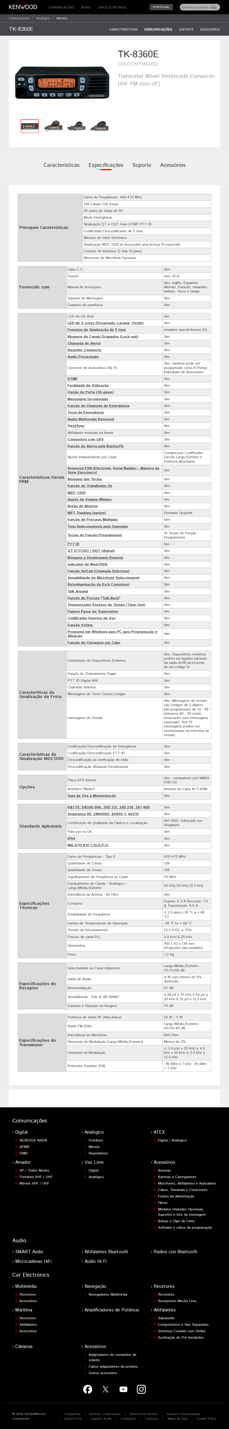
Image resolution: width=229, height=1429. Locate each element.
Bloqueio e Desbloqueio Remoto (95, 557)
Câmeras (23, 1347)
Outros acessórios (103, 1373)
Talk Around (78, 591)
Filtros (163, 1202)
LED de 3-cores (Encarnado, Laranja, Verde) (106, 323)
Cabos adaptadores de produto (113, 1366)
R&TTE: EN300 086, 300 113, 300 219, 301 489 (109, 807)
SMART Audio (29, 1252)
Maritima (23, 1310)
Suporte (186, 29)
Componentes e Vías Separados (183, 1324)
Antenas (164, 1170)
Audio (86, 7)
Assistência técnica (144, 1414)
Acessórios (210, 29)
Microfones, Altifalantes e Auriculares (187, 1183)
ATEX (159, 1132)
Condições (128, 1419)
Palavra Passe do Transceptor (93, 611)
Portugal (161, 7)
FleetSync (76, 426)
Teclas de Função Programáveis (95, 535)
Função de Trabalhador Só (90, 486)
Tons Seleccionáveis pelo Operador (98, 526)
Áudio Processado (83, 356)
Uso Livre (94, 1162)
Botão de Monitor (83, 506)
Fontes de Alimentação (176, 1196)
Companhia (72, 1414)
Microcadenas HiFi (33, 1261)
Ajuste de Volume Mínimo (90, 499)
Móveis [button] (62, 18)
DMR (23, 1153)
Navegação (95, 1286)
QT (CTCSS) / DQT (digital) (91, 550)
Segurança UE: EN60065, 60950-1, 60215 (103, 814)
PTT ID (73, 544)
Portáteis (96, 1140)
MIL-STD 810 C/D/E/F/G (88, 845)
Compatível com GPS (86, 439)
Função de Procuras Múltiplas (93, 519)
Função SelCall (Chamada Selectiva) (98, 571)
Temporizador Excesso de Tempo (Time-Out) (106, 604)
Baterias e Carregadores (177, 1177)
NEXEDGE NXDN (33, 1140)
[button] (62, 82)
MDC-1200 (77, 492)
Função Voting (80, 625)
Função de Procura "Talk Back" (94, 598)
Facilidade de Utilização (88, 385)
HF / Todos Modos (34, 1170)
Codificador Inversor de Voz (92, 618)
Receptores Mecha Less (177, 1301)
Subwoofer (166, 1318)
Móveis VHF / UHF (34, 1183)
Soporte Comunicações (183, 1414)
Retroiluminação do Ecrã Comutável (98, 584)
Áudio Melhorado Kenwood (91, 419)
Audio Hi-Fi (96, 1261)
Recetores (27, 1294)
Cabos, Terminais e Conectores (183, 1190)
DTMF (73, 378)
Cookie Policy (206, 1419)
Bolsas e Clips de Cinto (176, 1221)
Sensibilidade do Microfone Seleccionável (103, 577)
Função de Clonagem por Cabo (94, 642)
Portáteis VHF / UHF (36, 1177)
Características (123, 29)
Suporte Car (73, 1419)
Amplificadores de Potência (112, 1310)
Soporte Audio (101, 1419)
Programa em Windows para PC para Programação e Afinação (112, 634)
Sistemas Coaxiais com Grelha (181, 1331)
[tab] (61, 168)
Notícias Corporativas (105, 1414)
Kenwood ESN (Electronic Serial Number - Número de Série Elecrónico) (113, 470)
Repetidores (98, 1153)
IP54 (71, 838)
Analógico (43, 18)
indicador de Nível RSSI (88, 564)
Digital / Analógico (172, 1140)
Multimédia (25, 1286)
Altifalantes (28, 1324)
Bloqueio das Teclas (85, 479)
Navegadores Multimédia (108, 1294)
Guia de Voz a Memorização (92, 795)
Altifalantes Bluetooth (106, 1252)
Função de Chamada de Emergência (98, 405)
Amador (23, 1162)
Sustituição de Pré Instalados (181, 1337)
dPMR (24, 1146)
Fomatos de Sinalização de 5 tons (97, 329)
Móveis (94, 1146)
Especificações (158, 29)
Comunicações (61, 7)
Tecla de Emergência (86, 412)
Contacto (152, 1419)
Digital (21, 1132)
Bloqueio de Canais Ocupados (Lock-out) (103, 336)
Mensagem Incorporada (88, 399)
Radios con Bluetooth (175, 1252)
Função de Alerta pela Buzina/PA (96, 446)
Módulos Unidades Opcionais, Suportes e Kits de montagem (182, 1212)
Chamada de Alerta (84, 343)
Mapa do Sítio (178, 1419)
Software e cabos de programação (185, 1227)
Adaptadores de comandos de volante (112, 1357)
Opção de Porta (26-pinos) (91, 392)
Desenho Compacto (84, 350)
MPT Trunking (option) (87, 513)
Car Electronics (112, 7)
